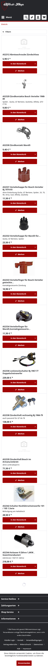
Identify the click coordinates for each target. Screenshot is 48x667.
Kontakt (20, 640)
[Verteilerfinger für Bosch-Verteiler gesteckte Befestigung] (24, 268)
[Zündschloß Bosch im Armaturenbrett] (24, 447)
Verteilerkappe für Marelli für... (21, 236)
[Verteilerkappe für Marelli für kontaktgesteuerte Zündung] (24, 224)
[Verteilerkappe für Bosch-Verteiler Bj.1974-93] (24, 175)
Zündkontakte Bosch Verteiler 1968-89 (24, 97)
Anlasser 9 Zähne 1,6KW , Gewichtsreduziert (18, 553)
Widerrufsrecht (25, 644)
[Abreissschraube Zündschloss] (24, 45)
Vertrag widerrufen (10, 644)
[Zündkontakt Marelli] (24, 133)
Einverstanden (24, 663)
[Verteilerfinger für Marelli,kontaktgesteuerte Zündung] (24, 314)
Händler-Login (9, 640)
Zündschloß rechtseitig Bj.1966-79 (23, 415)
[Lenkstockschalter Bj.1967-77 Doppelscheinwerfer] (24, 359)
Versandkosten (8, 632)
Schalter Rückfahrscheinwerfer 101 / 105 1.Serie (23, 507)
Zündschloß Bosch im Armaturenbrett (17, 460)
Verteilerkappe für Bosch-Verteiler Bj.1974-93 (23, 188)
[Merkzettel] (32, 17)
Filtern (8, 32)
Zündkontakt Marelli (16, 145)
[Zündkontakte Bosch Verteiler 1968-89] (24, 84)
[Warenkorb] (44, 17)
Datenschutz (38, 644)
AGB (18, 648)
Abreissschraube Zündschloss (21, 54)
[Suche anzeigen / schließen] (26, 17)
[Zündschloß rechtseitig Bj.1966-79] (24, 403)
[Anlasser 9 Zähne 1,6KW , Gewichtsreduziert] (24, 540)
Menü (9, 17)
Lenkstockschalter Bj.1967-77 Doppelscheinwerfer (20, 372)
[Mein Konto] (38, 17)
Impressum (27, 648)
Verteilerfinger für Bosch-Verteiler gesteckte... (23, 281)
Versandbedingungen (34, 640)
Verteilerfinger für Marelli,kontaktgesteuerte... (16, 327)
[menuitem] (6, 17)
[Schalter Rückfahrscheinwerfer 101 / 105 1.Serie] (24, 494)
